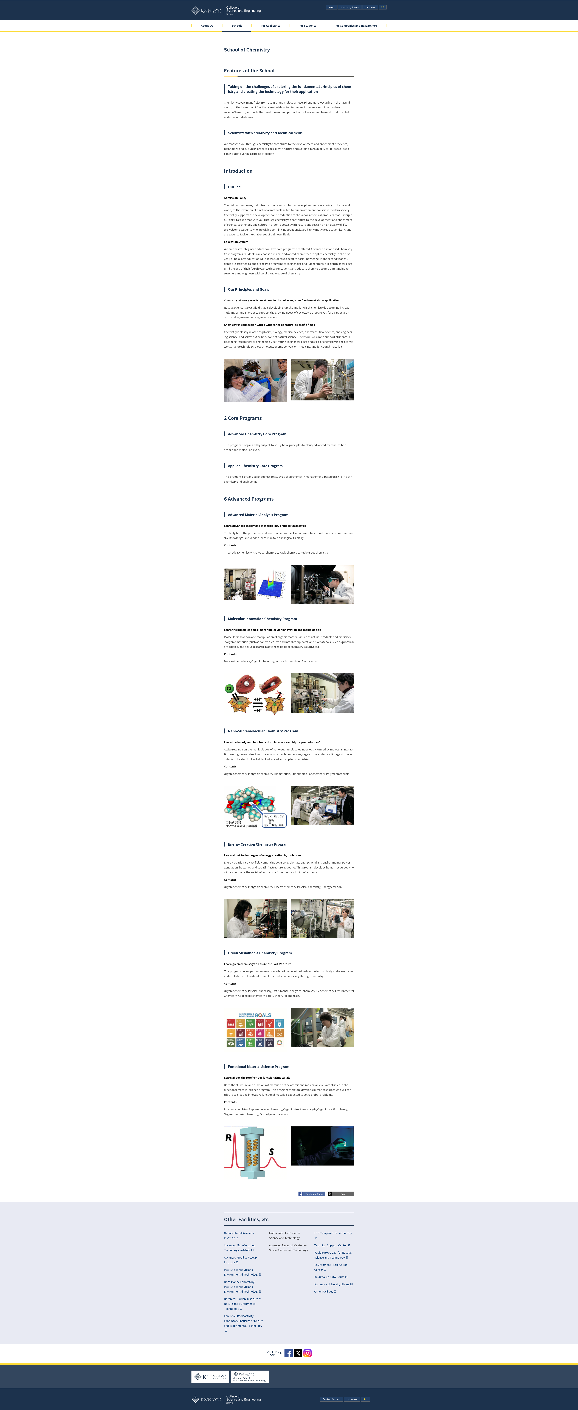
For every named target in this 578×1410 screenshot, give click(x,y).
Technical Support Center (330, 1245)
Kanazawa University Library (332, 1284)
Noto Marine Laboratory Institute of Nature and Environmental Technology (241, 1286)
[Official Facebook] (288, 1353)
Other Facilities (323, 1291)
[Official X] (298, 1353)
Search (383, 7)
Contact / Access (350, 7)
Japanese (370, 7)
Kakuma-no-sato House (329, 1277)
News (332, 7)
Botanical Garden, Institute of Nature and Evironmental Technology (242, 1303)
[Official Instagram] (307, 1353)
